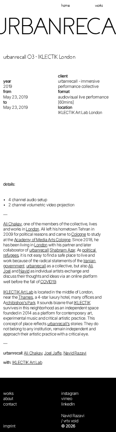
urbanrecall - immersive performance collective (79, 83)
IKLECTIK (82, 302)
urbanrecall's (58, 323)
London (32, 228)
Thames (25, 297)
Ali (90, 265)
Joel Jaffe (53, 352)
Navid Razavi (75, 352)
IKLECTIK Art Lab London (80, 112)
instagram (70, 393)
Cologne (78, 234)
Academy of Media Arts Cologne (42, 239)
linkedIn (67, 403)
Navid (24, 270)
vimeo (66, 398)
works (8, 393)
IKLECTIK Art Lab (18, 291)
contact (10, 403)
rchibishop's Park (20, 302)
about (8, 398)
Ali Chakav (12, 223)
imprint (9, 426)
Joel (7, 270)
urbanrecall (39, 249)
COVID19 (48, 281)
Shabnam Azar (62, 249)
